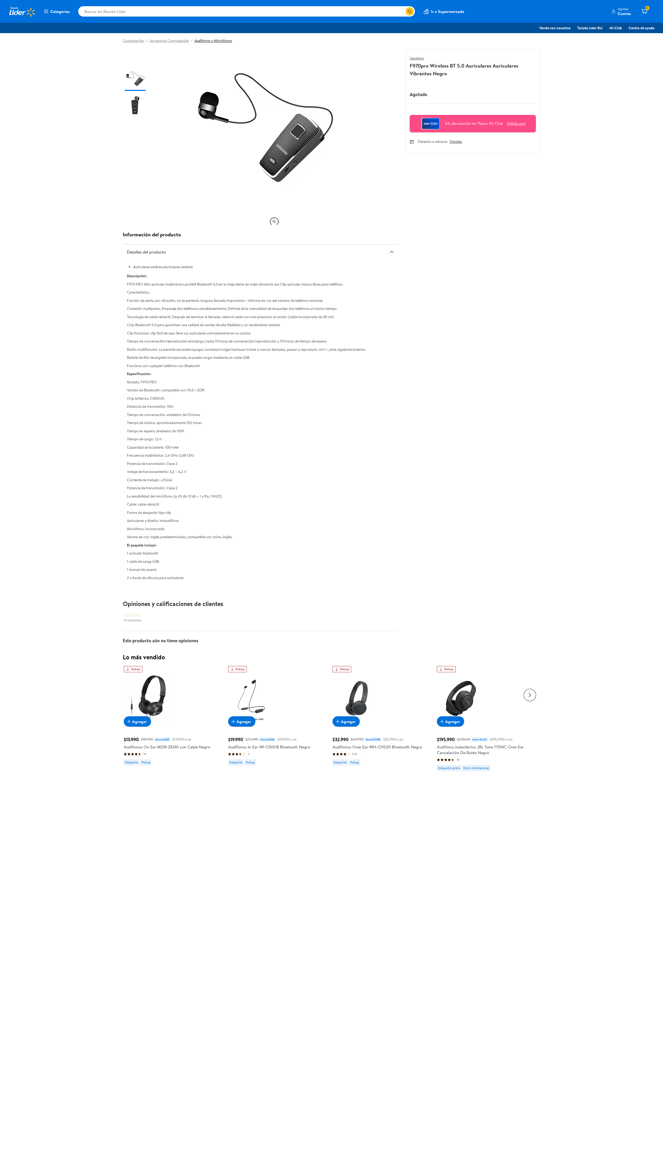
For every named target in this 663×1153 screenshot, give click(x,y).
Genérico (417, 58)
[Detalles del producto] (392, 252)
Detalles (456, 142)
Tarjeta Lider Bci (590, 28)
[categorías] (410, 11)
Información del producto (152, 234)
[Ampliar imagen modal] (274, 221)
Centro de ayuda (641, 28)
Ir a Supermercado (447, 11)
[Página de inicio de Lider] (22, 11)
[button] (621, 11)
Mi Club (615, 28)
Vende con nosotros (555, 28)
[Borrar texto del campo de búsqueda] (401, 11)
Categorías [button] (60, 11)
